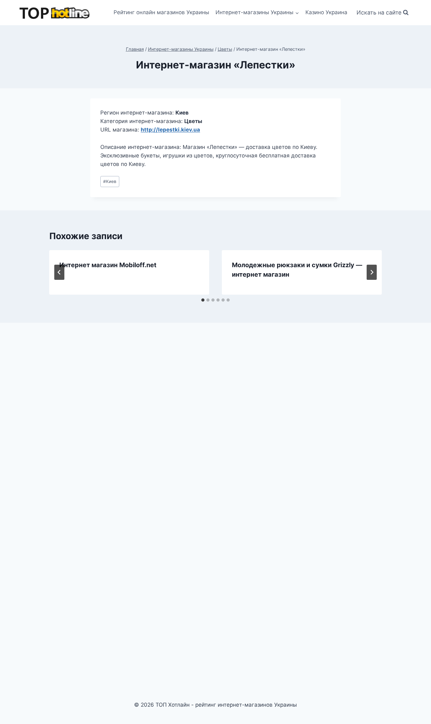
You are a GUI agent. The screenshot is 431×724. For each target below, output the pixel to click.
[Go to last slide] (59, 272)
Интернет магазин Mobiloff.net (107, 265)
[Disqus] (215, 415)
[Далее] (372, 272)
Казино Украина (326, 12)
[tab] (202, 300)
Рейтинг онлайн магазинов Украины (161, 12)
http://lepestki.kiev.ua (170, 130)
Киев (109, 181)
